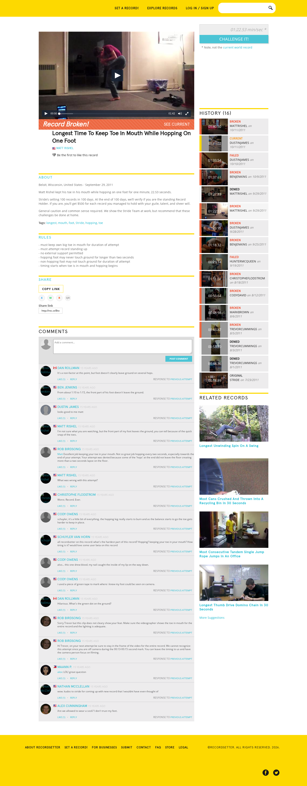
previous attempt (181, 379)
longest (51, 223)
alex (59, 672)
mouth (62, 223)
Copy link (51, 289)
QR (68, 298)
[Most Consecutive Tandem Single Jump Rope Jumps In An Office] (233, 529)
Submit (126, 747)
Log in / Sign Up (200, 8)
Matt (60, 454)
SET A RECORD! (127, 8)
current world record (237, 47)
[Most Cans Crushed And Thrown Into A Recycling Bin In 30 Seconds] (233, 476)
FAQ (158, 747)
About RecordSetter (42, 747)
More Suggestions (212, 618)
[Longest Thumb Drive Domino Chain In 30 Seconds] (233, 582)
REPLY (73, 379)
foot (71, 223)
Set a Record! (76, 747)
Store (170, 747)
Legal (183, 747)
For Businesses (104, 747)
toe (101, 223)
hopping (91, 223)
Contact (144, 747)
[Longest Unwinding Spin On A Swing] (233, 423)
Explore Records (162, 8)
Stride (80, 223)
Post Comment (179, 358)
